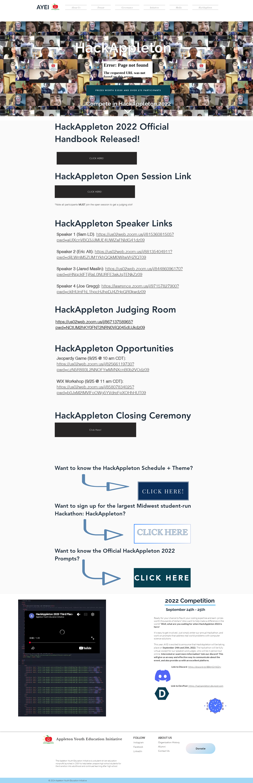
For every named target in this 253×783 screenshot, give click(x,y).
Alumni (162, 746)
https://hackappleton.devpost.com (205, 685)
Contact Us (164, 750)
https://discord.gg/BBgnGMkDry (204, 666)
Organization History (169, 742)
